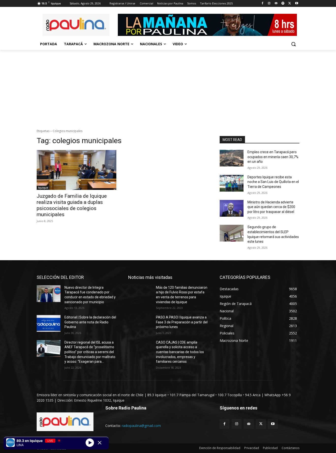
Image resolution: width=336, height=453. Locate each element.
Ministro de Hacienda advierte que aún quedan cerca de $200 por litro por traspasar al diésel (271, 207)
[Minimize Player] (100, 443)
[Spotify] (283, 3)
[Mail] (276, 3)
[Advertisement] (168, 86)
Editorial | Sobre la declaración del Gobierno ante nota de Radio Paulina (90, 322)
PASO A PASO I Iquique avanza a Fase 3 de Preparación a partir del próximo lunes (182, 322)
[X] (289, 3)
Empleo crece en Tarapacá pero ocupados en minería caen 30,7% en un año (272, 157)
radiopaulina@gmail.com (141, 425)
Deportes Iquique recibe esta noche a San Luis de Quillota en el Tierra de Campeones (273, 182)
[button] (293, 44)
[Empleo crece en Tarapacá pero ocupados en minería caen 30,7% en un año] (232, 158)
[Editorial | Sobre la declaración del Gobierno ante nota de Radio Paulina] (49, 323)
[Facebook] (262, 3)
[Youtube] (296, 3)
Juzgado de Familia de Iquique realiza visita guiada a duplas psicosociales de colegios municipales (72, 205)
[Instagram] (269, 3)
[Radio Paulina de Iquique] (76, 25)
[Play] (89, 442)
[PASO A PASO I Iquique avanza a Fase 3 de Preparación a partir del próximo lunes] (140, 323)
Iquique (43, 187)
